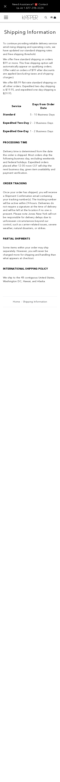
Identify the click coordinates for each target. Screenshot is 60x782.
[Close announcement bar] (5, 6)
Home (16, 301)
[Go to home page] (30, 17)
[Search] (46, 17)
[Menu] (4, 17)
